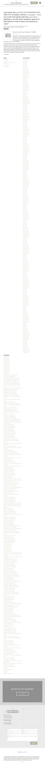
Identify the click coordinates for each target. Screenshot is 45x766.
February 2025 (26, 83)
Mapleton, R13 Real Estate (9, 510)
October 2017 (25, 200)
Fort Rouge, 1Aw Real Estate (9, 470)
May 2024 (25, 93)
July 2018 (25, 188)
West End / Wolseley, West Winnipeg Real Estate (15, 27)
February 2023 (26, 113)
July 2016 (25, 221)
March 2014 (25, 261)
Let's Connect (22, 693)
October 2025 (26, 75)
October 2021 (25, 133)
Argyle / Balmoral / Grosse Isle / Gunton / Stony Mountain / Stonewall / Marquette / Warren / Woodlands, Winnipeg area (12, 379)
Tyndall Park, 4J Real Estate (9, 625)
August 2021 (25, 136)
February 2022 (26, 129)
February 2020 (26, 161)
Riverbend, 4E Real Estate (9, 568)
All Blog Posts (6, 59)
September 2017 (26, 201)
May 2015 (25, 241)
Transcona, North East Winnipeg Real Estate (12, 622)
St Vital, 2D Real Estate (8, 611)
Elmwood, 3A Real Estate (9, 450)
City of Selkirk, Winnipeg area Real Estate (12, 420)
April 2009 (25, 345)
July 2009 (25, 340)
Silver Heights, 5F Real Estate (9, 588)
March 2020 (25, 160)
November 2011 (26, 301)
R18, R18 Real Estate (7, 549)
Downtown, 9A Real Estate (9, 429)
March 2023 (25, 112)
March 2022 (25, 127)
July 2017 (25, 204)
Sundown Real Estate (8, 618)
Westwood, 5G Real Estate (9, 657)
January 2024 (25, 99)
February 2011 (25, 313)
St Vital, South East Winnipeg (9, 613)
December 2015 (26, 231)
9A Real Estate (6, 373)
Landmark (6, 495)
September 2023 (26, 103)
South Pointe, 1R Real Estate (9, 591)
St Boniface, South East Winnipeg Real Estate (13, 603)
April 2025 (25, 80)
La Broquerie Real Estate (8, 493)
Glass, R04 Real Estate (8, 476)
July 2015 (25, 238)
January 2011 (25, 315)
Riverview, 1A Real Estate (8, 569)
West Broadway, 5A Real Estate (10, 632)
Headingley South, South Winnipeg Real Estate (13, 487)
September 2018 (26, 186)
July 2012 (25, 289)
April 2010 (25, 328)
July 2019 (25, 171)
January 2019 (25, 180)
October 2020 (26, 150)
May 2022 (25, 124)
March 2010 (25, 329)
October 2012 (25, 285)
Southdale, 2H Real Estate (9, 598)
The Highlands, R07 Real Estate (10, 619)
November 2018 (26, 183)
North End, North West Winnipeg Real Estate (12, 528)
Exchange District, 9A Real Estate (10, 451)
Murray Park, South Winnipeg (9, 518)
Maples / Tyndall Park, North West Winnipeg (12, 504)
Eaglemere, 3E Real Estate (9, 430)
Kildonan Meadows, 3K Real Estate (10, 491)
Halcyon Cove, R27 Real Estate (10, 484)
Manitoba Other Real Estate (9, 501)
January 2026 (25, 70)
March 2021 (25, 143)
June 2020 (25, 156)
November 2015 (26, 232)
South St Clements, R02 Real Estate (11, 592)
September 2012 (26, 286)
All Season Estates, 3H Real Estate (10, 375)
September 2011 (26, 304)
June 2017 (25, 205)
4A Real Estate (7, 363)
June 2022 (25, 123)
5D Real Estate (7, 370)
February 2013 (26, 279)
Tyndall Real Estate (7, 626)
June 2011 (25, 308)
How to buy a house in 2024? (9, 62)
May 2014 (25, 258)
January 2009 (26, 349)
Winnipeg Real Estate (8, 669)
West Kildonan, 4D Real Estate (10, 650)
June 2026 (25, 63)
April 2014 (25, 259)
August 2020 (25, 153)
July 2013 (25, 272)
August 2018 (25, 187)
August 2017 (25, 203)
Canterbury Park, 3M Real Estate (10, 407)
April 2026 (25, 66)
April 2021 (25, 142)
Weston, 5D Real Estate (8, 653)
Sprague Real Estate (8, 601)
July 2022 (25, 122)
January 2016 (25, 230)
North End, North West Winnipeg (10, 527)
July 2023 (25, 106)
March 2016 (25, 227)
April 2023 (25, 110)
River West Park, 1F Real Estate (10, 566)
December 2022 (26, 116)
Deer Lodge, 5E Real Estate (9, 427)
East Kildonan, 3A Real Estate (9, 434)
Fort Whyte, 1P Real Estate (9, 471)
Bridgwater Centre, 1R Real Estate (10, 390)
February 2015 (26, 245)
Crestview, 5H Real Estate (9, 424)
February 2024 (26, 97)
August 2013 (25, 271)
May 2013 (25, 275)
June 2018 (25, 190)
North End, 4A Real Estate (9, 522)
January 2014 (25, 264)
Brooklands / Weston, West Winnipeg (11, 395)
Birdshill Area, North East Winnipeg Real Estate (13, 387)
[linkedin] (8, 720)
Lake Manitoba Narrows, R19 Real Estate (12, 494)
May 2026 (25, 65)
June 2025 (25, 79)
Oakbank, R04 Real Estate (9, 538)
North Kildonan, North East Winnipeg (11, 531)
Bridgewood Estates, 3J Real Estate (11, 389)
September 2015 (26, 235)
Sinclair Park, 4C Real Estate (9, 589)
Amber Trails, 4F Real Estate (9, 376)
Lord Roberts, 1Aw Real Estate (10, 498)
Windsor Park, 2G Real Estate (9, 666)
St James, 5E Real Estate (9, 605)
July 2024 (25, 92)
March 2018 (25, 194)
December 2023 (26, 100)
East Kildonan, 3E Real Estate (9, 437)
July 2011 (24, 306)
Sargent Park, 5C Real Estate (9, 582)
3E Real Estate (6, 362)
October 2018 (25, 184)
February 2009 (26, 348)
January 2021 (25, 146)
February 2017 (26, 211)
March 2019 (25, 177)
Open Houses (6, 65)
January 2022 (25, 130)
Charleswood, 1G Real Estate (9, 416)
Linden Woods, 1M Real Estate (9, 497)
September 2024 (26, 89)
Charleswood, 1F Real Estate (9, 414)
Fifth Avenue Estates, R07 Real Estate (11, 453)
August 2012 (25, 288)
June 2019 (25, 173)
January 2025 (25, 85)
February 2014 (26, 262)
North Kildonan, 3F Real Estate (10, 530)
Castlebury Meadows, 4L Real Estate (11, 409)
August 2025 (25, 78)
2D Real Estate (6, 360)
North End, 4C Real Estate (9, 524)
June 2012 (25, 291)
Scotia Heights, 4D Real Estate (10, 584)
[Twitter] (6, 720)
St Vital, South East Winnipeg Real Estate (12, 615)
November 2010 (26, 318)
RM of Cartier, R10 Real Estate (9, 571)
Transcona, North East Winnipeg (10, 620)
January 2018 (25, 196)
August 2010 (25, 322)
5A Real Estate (6, 368)
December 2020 (26, 147)
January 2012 (25, 298)
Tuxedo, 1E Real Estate (8, 623)
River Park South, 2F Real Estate (10, 565)
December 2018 (26, 181)
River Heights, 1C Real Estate (9, 562)
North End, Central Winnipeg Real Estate (12, 525)
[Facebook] (4, 720)
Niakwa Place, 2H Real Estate (9, 520)
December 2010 (26, 316)
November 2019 (26, 166)
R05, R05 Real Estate (8, 545)
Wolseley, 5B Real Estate (8, 673)
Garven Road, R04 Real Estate (10, 474)
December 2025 (26, 72)
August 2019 (25, 170)
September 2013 (26, 269)
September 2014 (26, 252)
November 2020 (26, 149)
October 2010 (25, 319)
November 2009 (26, 335)
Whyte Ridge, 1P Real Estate (9, 659)
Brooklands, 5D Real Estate (9, 402)
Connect (34, 2)
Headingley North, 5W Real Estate (10, 486)
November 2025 (26, 73)
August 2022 (25, 120)
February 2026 (26, 69)
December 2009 (26, 333)
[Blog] (10, 720)
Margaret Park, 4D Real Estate (10, 511)
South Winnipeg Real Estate (9, 596)
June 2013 (25, 274)
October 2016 (25, 217)
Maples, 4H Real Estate (8, 508)
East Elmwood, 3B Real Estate (9, 431)
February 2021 (26, 144)
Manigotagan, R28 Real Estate (10, 500)
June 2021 (25, 139)
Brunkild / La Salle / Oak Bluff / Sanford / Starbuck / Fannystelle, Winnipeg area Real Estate (12, 405)
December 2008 (26, 350)
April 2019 (25, 176)
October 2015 (25, 234)
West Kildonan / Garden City (9, 643)
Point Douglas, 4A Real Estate (10, 541)
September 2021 (26, 134)
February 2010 (26, 331)
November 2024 (26, 86)
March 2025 (25, 82)
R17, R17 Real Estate (7, 548)
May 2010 (25, 326)
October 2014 (25, 251)
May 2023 (25, 109)
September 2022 (26, 119)
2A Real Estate (6, 358)
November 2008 (26, 352)
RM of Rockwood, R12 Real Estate (10, 574)
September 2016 (26, 218)
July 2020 (25, 154)
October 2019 (25, 167)
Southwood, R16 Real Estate (9, 599)
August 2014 (25, 254)
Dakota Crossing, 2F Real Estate (10, 426)
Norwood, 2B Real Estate (9, 537)
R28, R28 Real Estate (8, 551)
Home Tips (6, 61)
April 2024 (25, 95)
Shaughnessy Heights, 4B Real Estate (11, 586)
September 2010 (26, 321)
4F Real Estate (6, 366)
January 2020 (25, 163)
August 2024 (25, 90)
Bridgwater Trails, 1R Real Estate (10, 393)
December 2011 (26, 299)
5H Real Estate (6, 372)
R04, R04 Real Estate (8, 544)
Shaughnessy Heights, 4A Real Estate (11, 585)
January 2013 (25, 281)
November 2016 (26, 215)
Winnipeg (5, 667)
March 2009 (25, 346)
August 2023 (25, 105)
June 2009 (25, 342)
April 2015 (25, 242)
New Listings (6, 63)
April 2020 (25, 159)
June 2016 (25, 223)
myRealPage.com (24, 752)
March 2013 (25, 278)
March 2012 (25, 295)
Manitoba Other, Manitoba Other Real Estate (13, 503)
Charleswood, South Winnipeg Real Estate (12, 419)
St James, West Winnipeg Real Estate (11, 606)
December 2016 (26, 214)
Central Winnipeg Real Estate (9, 410)
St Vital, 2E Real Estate (8, 612)
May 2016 (25, 224)
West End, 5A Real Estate (9, 640)
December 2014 (26, 248)
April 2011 (25, 311)
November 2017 (26, 198)
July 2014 (25, 255)
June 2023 (25, 107)
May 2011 (24, 309)
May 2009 (25, 343)
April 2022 (25, 126)
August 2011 (25, 305)
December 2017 (26, 197)
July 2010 (25, 323)
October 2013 (25, 268)
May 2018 (25, 191)
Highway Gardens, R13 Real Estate (10, 488)
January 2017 (25, 213)
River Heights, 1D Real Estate (9, 564)
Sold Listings (6, 66)
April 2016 (25, 225)
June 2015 (25, 240)
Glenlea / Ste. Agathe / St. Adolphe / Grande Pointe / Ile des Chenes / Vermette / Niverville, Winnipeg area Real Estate (13, 480)
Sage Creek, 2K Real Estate (9, 579)
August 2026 (25, 61)
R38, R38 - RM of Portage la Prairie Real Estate (13, 552)
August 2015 (25, 237)
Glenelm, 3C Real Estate (8, 477)
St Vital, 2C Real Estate (8, 609)
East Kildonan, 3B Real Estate (9, 436)
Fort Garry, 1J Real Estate (9, 460)
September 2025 (26, 76)
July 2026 (25, 62)
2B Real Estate (6, 359)
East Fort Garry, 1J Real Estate (10, 433)
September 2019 (26, 169)
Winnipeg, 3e (6, 670)
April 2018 (25, 193)
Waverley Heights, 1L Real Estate (10, 630)
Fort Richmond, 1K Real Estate (9, 461)
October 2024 (26, 87)
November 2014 (26, 250)
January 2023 (25, 115)
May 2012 (25, 292)
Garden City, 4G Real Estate (9, 473)
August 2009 (25, 339)
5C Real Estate (7, 369)
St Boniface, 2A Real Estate (9, 602)
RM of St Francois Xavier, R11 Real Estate (11, 575)
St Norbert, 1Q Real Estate (9, 608)
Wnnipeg (5, 672)
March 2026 (25, 68)
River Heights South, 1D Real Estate (10, 561)
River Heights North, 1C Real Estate (10, 559)
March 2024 (25, 96)
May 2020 (25, 157)
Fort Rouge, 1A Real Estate (9, 468)
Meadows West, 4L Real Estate (10, 512)
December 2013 (26, 265)
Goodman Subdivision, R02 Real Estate (11, 483)
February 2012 (26, 296)
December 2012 (26, 282)
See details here (16, 34)
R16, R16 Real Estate (7, 547)
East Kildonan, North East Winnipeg (11, 439)
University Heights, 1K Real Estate (10, 628)
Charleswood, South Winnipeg (10, 417)
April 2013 (25, 276)
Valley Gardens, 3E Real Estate (10, 629)
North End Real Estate (8, 521)
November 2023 (26, 102)
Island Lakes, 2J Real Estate (9, 490)
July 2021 (25, 137)
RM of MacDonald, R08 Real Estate (10, 572)
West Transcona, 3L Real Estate (10, 652)
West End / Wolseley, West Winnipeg (11, 636)
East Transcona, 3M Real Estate (10, 446)
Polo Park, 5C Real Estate (9, 542)
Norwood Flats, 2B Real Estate (10, 535)
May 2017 (25, 207)
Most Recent (25, 59)
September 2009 (26, 338)
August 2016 (25, 220)
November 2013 (26, 267)
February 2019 (26, 178)
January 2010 (25, 332)
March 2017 (25, 210)
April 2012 (25, 294)
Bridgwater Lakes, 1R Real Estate (10, 392)
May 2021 (25, 140)
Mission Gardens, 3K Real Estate (10, 517)
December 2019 (26, 164)
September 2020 (26, 151)
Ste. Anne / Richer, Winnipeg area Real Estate (13, 616)
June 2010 (25, 325)
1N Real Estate (6, 356)
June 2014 (25, 257)
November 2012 (26, 284)
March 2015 (25, 244)
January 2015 (25, 247)
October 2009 (26, 336)
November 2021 (26, 132)
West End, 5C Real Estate (9, 642)
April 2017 (25, 208)
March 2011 (25, 312)
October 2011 (25, 302)
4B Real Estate (6, 365)
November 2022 (26, 117)
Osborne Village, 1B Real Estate (10, 539)
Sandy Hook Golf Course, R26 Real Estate (12, 581)
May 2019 (25, 174)
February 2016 (26, 228)
